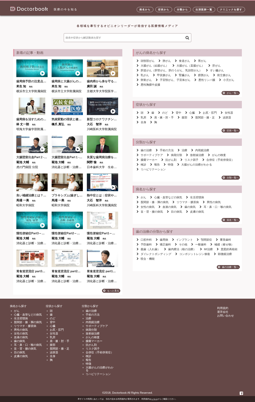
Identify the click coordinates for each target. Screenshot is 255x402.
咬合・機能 (148, 258)
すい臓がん (217, 70)
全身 (143, 122)
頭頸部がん (148, 60)
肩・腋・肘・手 (164, 117)
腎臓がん (184, 75)
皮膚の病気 (197, 211)
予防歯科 (146, 244)
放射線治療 (197, 155)
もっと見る (113, 290)
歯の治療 (146, 150)
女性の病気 (148, 206)
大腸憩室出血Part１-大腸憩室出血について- (81, 157)
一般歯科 (200, 244)
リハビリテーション (153, 169)
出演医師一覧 (204, 9)
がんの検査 (219, 155)
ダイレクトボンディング (156, 254)
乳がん (145, 75)
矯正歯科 (165, 244)
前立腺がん (224, 75)
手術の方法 (167, 150)
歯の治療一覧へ (230, 267)
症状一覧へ (233, 130)
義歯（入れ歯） (150, 249)
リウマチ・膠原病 (188, 202)
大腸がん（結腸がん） (155, 65)
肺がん (167, 60)
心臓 (192, 112)
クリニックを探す (231, 9)
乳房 (143, 117)
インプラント (184, 239)
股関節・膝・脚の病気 (155, 202)
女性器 (229, 112)
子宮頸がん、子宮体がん (175, 79)
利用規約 (222, 308)
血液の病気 (170, 206)
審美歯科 (225, 239)
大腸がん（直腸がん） (190, 65)
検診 (143, 164)
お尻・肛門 (210, 112)
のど (165, 112)
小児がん (228, 79)
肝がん (216, 65)
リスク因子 (191, 159)
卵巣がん (146, 79)
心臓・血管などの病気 (168, 197)
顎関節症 (206, 239)
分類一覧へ (233, 177)
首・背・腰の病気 (152, 211)
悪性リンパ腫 (206, 79)
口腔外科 (146, 239)
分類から (182, 9)
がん (143, 197)
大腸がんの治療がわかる (196, 164)
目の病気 (176, 211)
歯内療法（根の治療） (182, 249)
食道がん (184, 60)
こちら (154, 399)
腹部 (184, 117)
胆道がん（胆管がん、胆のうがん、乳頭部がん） (171, 70)
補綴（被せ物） (224, 244)
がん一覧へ (233, 93)
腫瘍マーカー (149, 159)
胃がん (202, 60)
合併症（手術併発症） (220, 159)
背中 (178, 112)
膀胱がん (203, 75)
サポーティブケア (152, 155)
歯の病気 (190, 206)
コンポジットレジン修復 (194, 254)
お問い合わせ (225, 315)
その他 (183, 244)
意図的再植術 (229, 249)
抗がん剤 (171, 159)
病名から (145, 9)
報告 (157, 164)
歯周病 (164, 239)
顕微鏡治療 (225, 254)
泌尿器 (227, 117)
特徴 (170, 164)
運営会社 (222, 311)
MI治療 (208, 249)
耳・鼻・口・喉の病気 (217, 206)
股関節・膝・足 (205, 117)
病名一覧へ (233, 220)
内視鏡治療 (202, 150)
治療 (184, 150)
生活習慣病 (197, 197)
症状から (163, 9)
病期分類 (176, 155)
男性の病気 (214, 202)
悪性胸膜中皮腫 (150, 84)
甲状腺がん (164, 75)
